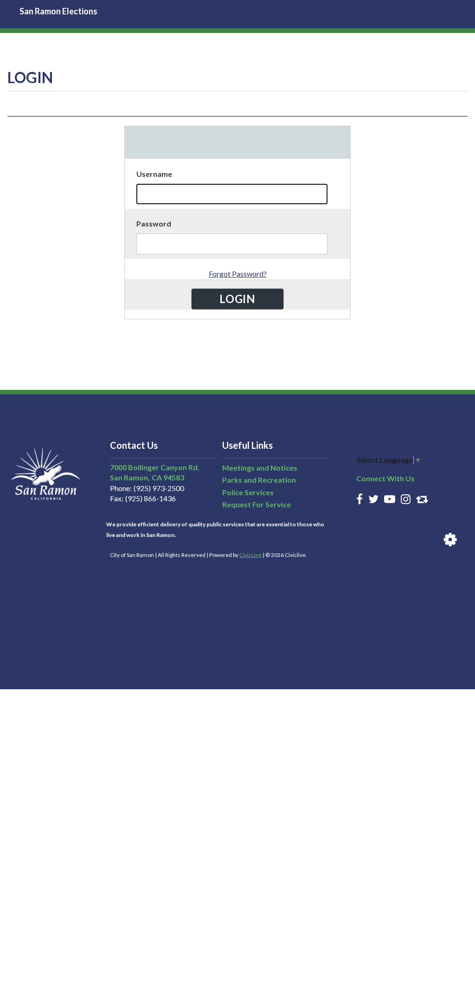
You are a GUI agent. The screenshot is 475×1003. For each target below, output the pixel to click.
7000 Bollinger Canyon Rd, (154, 467)
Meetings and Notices (259, 467)
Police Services (248, 492)
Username (154, 173)
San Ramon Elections (58, 11)
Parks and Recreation (259, 479)
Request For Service (256, 504)
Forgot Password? (238, 273)
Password (153, 223)
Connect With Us (385, 478)
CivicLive (250, 554)
